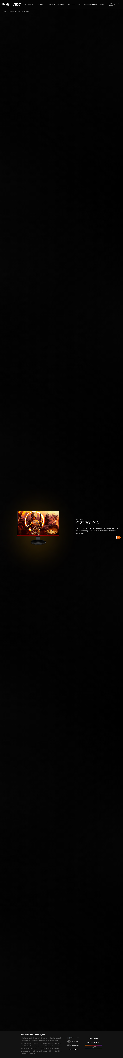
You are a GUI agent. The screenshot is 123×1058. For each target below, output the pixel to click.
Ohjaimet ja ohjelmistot (55, 4)
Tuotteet (28, 4)
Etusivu (4, 12)
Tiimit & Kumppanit (74, 4)
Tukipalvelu (40, 4)
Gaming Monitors (14, 12)
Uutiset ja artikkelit (90, 4)
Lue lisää (73, 1049)
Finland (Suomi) (111, 4)
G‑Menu (103, 4)
